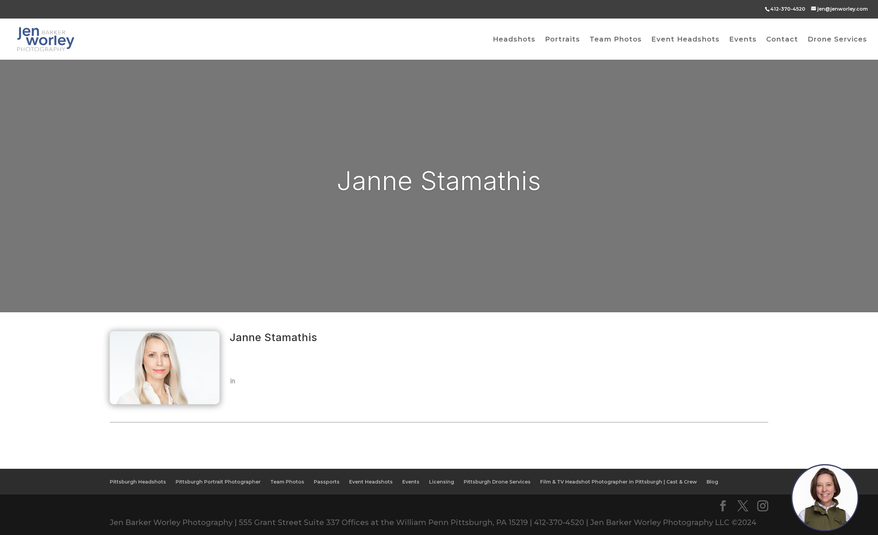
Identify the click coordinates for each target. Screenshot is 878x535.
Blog (712, 482)
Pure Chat (841, 521)
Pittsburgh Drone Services (497, 482)
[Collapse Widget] (842, 403)
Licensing (441, 482)
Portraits (562, 40)
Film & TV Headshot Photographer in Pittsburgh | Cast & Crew (618, 482)
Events (743, 40)
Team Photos (616, 40)
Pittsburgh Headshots (138, 482)
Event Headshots (685, 40)
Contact (782, 40)
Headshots (514, 40)
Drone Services (837, 40)
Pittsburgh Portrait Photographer (218, 482)
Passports (327, 482)
